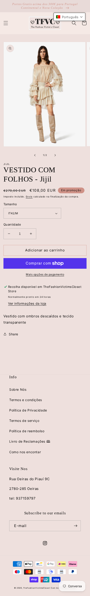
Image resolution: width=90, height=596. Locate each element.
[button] (6, 23)
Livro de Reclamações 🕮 (29, 441)
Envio (29, 196)
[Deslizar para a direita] (55, 155)
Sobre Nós (17, 389)
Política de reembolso (27, 431)
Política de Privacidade (28, 410)
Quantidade (12, 224)
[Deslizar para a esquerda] (35, 155)
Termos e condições (25, 400)
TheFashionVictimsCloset (36, 588)
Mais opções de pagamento (45, 274)
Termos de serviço (24, 421)
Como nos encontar (25, 452)
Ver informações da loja (27, 303)
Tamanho (10, 204)
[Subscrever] (75, 525)
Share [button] (13, 334)
